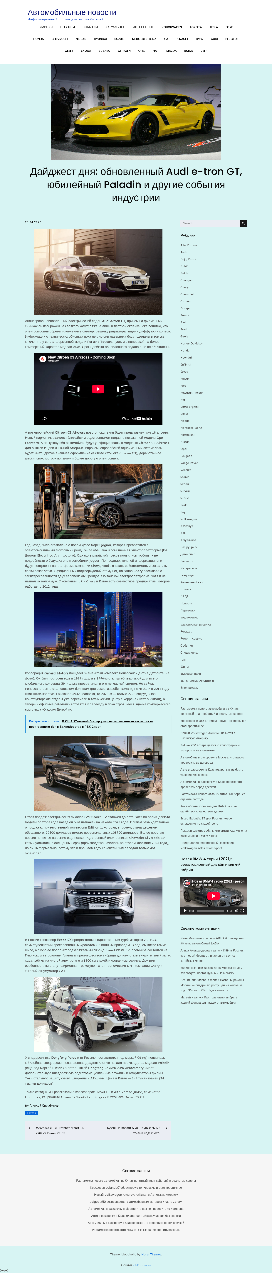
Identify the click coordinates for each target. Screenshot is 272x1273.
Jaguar (184, 378)
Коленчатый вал (191, 582)
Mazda (171, 51)
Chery (184, 287)
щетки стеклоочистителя (197, 680)
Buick (188, 51)
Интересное (143, 27)
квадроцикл (188, 575)
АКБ (183, 533)
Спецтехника (189, 652)
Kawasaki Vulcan (191, 392)
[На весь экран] (242, 911)
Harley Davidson (191, 343)
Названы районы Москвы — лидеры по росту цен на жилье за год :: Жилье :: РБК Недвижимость (212, 985)
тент (183, 659)
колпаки (185, 589)
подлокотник (189, 617)
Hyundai (100, 39)
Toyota (195, 27)
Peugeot (232, 39)
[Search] (243, 223)
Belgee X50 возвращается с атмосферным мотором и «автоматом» (136, 1202)
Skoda (86, 51)
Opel (141, 51)
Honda (38, 39)
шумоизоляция (190, 673)
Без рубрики (188, 547)
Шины (184, 666)
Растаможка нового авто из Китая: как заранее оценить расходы (136, 1230)
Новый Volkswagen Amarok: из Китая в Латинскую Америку (136, 1195)
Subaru (104, 51)
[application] (213, 896)
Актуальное (115, 27)
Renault (182, 39)
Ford (229, 27)
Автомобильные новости (72, 12)
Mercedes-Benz (144, 39)
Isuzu (184, 371)
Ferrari (185, 315)
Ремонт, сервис (191, 638)
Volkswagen (172, 27)
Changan (186, 280)
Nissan (81, 39)
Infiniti (185, 364)
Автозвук (186, 526)
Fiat (156, 51)
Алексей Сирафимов (44, 1105)
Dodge (184, 308)
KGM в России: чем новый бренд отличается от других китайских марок (212, 956)
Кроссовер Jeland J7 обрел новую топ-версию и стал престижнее (136, 1188)
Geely (69, 51)
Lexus (184, 413)
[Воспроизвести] (185, 911)
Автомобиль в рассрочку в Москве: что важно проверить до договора (136, 1209)
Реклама (186, 631)
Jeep (204, 51)
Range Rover (189, 463)
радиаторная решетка (195, 624)
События (90, 27)
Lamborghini (189, 406)
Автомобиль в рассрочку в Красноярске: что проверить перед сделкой (136, 1223)
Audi (214, 39)
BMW (199, 39)
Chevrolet (59, 39)
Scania (184, 477)
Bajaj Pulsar (188, 259)
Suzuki (119, 39)
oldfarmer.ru (142, 1265)
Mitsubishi (187, 435)
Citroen (124, 51)
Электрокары (189, 687)
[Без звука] (236, 911)
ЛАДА (184, 596)
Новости (67, 27)
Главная (46, 27)
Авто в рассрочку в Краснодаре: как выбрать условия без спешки (136, 1216)
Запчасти (186, 561)
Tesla (213, 27)
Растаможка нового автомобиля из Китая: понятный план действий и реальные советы (136, 1181)
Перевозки (187, 610)
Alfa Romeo (188, 245)
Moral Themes (151, 1254)
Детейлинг (187, 554)
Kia (166, 39)
